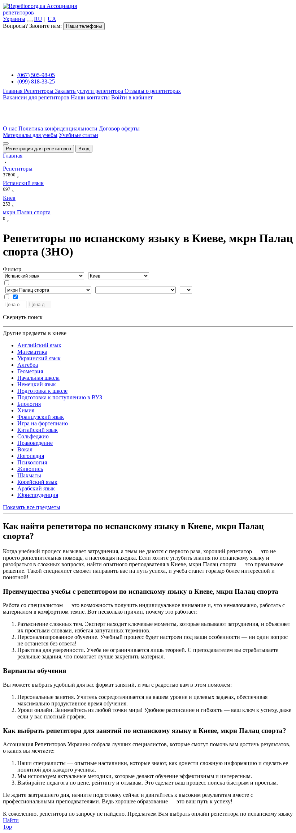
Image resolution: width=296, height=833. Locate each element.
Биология (29, 404)
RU (38, 19)
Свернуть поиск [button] (23, 317)
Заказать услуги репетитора (90, 91)
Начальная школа (38, 378)
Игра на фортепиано (42, 423)
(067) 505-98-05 (36, 75)
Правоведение (35, 443)
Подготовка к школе (42, 391)
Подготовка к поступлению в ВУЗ (59, 397)
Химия (25, 410)
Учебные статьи (78, 135)
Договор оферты (119, 128)
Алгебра (27, 365)
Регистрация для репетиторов (38, 148)
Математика (32, 352)
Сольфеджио (33, 436)
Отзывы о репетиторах (153, 91)
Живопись (30, 469)
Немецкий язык (36, 384)
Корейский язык (37, 482)
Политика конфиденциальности (58, 128)
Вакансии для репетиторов (37, 97)
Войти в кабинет (132, 97)
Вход (84, 148)
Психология (32, 462)
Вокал (24, 449)
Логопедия (30, 456)
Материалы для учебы (30, 135)
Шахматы (29, 475)
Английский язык (39, 345)
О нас (10, 128)
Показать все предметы (31, 507)
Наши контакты (91, 97)
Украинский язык (39, 358)
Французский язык (40, 417)
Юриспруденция (37, 495)
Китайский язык (37, 430)
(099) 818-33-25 (36, 81)
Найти (11, 820)
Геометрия (30, 371)
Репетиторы (39, 91)
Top (7, 827)
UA (52, 19)
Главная (13, 91)
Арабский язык (36, 488)
